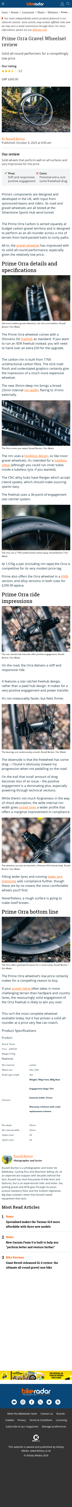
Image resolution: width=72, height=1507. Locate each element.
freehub (27, 339)
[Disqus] (36, 1323)
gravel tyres (27, 807)
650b (64, 576)
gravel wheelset (27, 245)
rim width (31, 390)
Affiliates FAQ (40, 30)
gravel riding (21, 988)
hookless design (36, 456)
